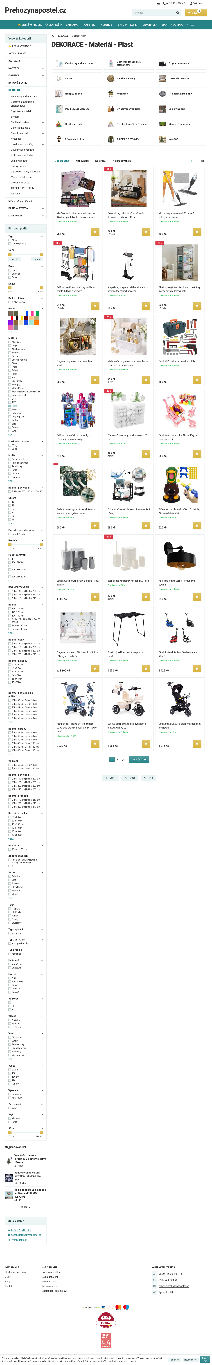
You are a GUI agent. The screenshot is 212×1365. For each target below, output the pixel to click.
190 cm (15, 1080)
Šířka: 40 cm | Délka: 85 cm (24, 739)
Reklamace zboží (51, 1286)
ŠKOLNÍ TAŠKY (54, 24)
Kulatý (15, 915)
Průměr (12, 540)
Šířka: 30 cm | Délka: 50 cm (24, 700)
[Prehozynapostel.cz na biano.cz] (106, 1340)
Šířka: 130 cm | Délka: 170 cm (26, 643)
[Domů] (53, 36)
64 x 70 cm (17, 675)
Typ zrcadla (15, 949)
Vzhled (12, 1016)
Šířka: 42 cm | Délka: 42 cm (24, 707)
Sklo (14, 424)
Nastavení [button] (174, 1359)
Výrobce (13, 1090)
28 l (13, 505)
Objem (12, 497)
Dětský (15, 1041)
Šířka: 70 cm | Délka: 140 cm (25, 768)
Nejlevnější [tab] (82, 160)
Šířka (11, 1128)
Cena (11, 250)
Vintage (15, 473)
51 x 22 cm (17, 668)
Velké (14, 1108)
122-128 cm (18, 612)
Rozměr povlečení (18, 487)
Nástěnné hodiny (20, 122)
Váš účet (198, 3)
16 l (13, 502)
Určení (12, 974)
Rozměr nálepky (17, 660)
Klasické (16, 1020)
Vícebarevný (18, 1055)
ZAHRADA (72, 24)
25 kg (14, 449)
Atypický (16, 908)
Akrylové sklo (18, 349)
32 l (13, 516)
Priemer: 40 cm (19, 629)
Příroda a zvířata (20, 463)
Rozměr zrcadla (17, 813)
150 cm (15, 1073)
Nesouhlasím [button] (190, 1359)
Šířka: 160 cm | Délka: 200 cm (26, 650)
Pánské (15, 992)
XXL (14, 1009)
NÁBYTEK (89, 24)
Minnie (15, 894)
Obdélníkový (18, 912)
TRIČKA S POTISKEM (22, 188)
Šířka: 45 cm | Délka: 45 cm (24, 711)
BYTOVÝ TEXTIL (127, 24)
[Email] (158, 3)
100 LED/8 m (18, 562)
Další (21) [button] (137, 759)
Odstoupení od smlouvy (54, 1290)
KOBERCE (106, 24)
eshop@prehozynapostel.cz (26, 1234)
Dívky (14, 985)
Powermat (17, 1094)
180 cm (15, 1077)
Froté (14, 367)
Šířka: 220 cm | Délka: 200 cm (26, 789)
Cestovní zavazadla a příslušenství (22, 103)
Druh (11, 266)
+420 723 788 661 (21, 1229)
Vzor (11, 1033)
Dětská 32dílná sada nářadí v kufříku (177, 361)
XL (13, 1006)
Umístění (13, 960)
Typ (10, 236)
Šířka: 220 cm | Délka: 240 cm (26, 807)
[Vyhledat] (177, 12)
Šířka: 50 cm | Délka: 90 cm (24, 765)
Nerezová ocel (19, 395)
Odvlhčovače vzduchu (22, 149)
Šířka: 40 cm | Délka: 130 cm (25, 743)
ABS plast (16, 342)
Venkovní (16, 968)
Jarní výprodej (19, 243)
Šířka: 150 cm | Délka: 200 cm (26, 647)
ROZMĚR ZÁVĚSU (18, 587)
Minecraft (16, 890)
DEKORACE (151, 25)
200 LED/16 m (19, 569)
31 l (13, 512)
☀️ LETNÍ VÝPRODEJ (30, 24)
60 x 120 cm (18, 671)
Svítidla (15, 116)
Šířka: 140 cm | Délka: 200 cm (26, 778)
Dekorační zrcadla (20, 127)
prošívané (16, 1027)
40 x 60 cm (17, 831)
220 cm (15, 1084)
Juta (14, 431)
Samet (15, 427)
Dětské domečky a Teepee (25, 171)
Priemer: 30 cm (19, 625)
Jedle (14, 270)
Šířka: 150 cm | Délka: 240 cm (26, 598)
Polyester (16, 413)
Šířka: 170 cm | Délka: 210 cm (26, 800)
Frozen (15, 883)
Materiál (13, 338)
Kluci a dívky (17, 981)
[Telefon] (154, 1280)
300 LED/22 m (19, 576)
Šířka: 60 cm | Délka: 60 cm (24, 718)
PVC (14, 402)
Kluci (14, 978)
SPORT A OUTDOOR (173, 24)
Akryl (14, 345)
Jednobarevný (19, 1048)
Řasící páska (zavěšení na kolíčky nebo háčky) (24, 861)
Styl (10, 1114)
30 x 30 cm (17, 817)
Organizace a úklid (21, 111)
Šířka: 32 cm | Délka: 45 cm (24, 732)
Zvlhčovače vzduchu (22, 155)
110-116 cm (18, 608)
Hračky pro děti (19, 166)
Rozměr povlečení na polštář (20, 694)
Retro (14, 470)
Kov (13, 377)
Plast (14, 406)
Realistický (17, 466)
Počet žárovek (17, 554)
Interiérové (17, 964)
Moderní (16, 1118)
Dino (14, 880)
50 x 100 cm (18, 664)
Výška (11, 1065)
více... (11, 331)
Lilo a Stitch (17, 887)
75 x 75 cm (17, 682)
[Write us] (154, 1292)
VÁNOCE (15, 193)
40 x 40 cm (17, 828)
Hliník (14, 374)
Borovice (16, 274)
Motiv (11, 455)
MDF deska (17, 381)
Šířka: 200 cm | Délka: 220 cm (26, 654)
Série (11, 872)
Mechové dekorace (21, 177)
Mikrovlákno (18, 388)
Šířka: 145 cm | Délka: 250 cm (26, 594)
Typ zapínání (15, 929)
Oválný (15, 919)
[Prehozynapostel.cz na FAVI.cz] (106, 1320)
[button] (203, 12)
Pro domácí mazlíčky (22, 144)
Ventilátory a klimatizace (24, 96)
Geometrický (18, 1044)
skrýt (10, 435)
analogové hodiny (20, 943)
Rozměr (13, 604)
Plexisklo (16, 409)
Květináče (16, 138)
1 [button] (113, 760)
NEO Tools (17, 1097)
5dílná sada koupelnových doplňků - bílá (128, 580)
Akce (14, 240)
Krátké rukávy (18, 302)
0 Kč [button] (196, 13)
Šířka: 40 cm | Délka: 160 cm (25, 750)
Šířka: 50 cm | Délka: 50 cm (24, 714)
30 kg (14, 445)
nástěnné (16, 954)
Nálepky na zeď (19, 133)
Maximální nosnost (19, 441)
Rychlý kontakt (19, 1239)
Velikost (13, 761)
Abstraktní (17, 1037)
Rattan (15, 420)
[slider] (9, 254)
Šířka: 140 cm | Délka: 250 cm (26, 591)
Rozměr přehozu (18, 795)
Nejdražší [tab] (100, 160)
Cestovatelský (19, 459)
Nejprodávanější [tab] (122, 160)
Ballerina (16, 876)
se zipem (16, 933)
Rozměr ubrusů (17, 728)
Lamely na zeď (19, 160)
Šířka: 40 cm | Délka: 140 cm (25, 747)
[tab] (193, 161)
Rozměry (13, 845)
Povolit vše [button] (205, 1359)
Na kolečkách (18, 534)
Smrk (14, 277)
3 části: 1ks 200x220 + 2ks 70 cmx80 (26, 620)
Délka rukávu (16, 298)
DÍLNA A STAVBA (18, 208)
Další (24, 1207)
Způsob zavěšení (18, 855)
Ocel (14, 399)
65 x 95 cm (17, 679)
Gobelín (15, 370)
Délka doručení (50, 1276)
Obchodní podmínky (15, 1272)
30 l (13, 509)
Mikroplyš (16, 384)
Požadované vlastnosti (21, 530)
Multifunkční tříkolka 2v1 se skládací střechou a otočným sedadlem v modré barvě (76, 727)
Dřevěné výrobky (20, 182)
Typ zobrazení (16, 939)
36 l (13, 519)
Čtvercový (17, 923)
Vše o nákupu (50, 1267)
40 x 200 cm (18, 824)
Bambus (16, 352)
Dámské (16, 988)
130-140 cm (18, 615)
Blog (7, 1281)
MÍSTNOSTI (15, 215)
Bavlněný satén (19, 360)
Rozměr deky (16, 639)
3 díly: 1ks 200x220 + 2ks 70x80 (27, 491)
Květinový (16, 1051)
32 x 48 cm (17, 820)
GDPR (8, 1276)
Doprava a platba (51, 1272)
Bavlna (15, 356)
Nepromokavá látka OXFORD (26, 391)
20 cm (15, 1069)
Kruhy (14, 866)
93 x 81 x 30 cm (19, 849)
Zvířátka (16, 477)
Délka (11, 283)
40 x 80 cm (17, 835)
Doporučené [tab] (62, 160)
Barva (11, 308)
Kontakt (9, 1286)
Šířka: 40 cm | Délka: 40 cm (24, 704)
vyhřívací (16, 1023)
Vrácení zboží (49, 1281)
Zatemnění (14, 1104)
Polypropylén (18, 416)
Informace (12, 1267)
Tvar (11, 904)
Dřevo (15, 363)
